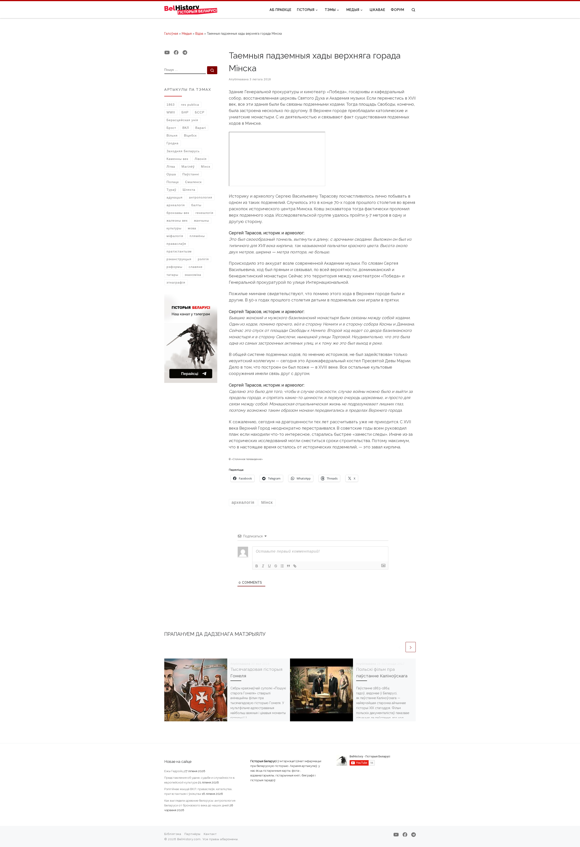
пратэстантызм (179, 251)
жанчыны (201, 220)
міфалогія (175, 236)
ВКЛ (185, 128)
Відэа (199, 33)
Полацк (173, 182)
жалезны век (177, 220)
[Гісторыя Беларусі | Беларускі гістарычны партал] (191, 9)
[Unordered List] (282, 566)
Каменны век (177, 159)
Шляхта (189, 189)
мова (192, 228)
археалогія (176, 205)
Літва (171, 166)
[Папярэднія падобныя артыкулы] (399, 647)
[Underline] (269, 566)
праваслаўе (176, 243)
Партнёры (192, 834)
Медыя (187, 33)
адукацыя (175, 197)
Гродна (173, 143)
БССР (199, 112)
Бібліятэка (172, 834)
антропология (200, 197)
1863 (171, 104)
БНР (184, 112)
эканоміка (193, 275)
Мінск (205, 166)
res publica (190, 104)
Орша (171, 174)
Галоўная (171, 33)
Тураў (171, 189)
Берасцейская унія (182, 120)
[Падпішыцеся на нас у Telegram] (185, 52)
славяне (196, 267)
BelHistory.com (189, 839)
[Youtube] (167, 52)
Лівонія (201, 159)
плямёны (197, 236)
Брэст (171, 128)
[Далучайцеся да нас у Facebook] (176, 52)
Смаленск (193, 182)
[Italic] (263, 566)
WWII (171, 112)
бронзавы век (178, 213)
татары (172, 275)
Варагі (200, 128)
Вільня (172, 135)
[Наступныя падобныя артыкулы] (411, 647)
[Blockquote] (288, 566)
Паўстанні (190, 174)
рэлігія (203, 259)
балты (196, 205)
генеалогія (204, 213)
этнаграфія (176, 282)
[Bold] (257, 566)
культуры (174, 228)
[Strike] (276, 566)
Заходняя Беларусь (183, 151)
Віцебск (190, 135)
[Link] (295, 566)
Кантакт (210, 834)
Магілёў (188, 166)
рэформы (174, 267)
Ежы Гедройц (174, 771)
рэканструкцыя (179, 259)
